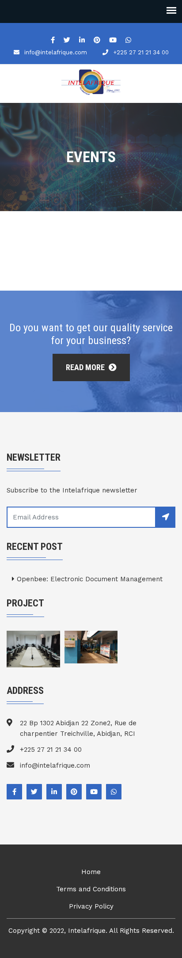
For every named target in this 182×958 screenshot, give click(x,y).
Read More (86, 367)
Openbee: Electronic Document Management (89, 579)
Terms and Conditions (91, 889)
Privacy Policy (91, 906)
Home (91, 872)
